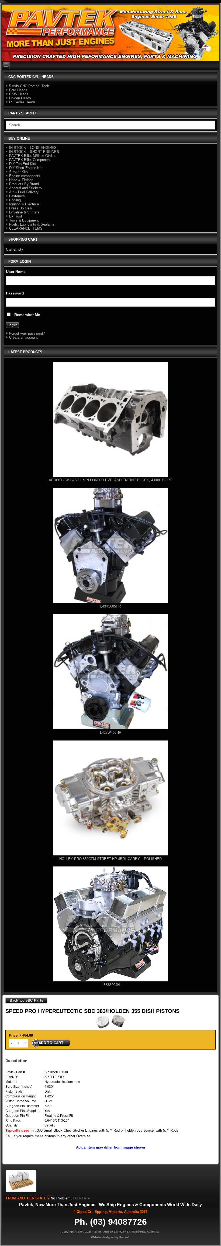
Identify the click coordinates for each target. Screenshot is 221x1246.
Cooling (15, 200)
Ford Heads (18, 90)
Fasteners (17, 196)
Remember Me (26, 315)
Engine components (24, 176)
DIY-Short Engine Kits (26, 168)
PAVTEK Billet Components (31, 160)
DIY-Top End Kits (22, 164)
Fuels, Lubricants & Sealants (31, 224)
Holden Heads (20, 98)
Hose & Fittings (21, 180)
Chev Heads (18, 94)
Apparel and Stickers (25, 188)
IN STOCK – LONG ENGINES (33, 148)
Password (15, 293)
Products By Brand (24, 184)
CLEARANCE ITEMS (26, 228)
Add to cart (51, 1043)
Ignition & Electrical (24, 204)
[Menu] (6, 65)
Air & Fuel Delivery (24, 192)
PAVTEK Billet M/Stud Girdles (32, 156)
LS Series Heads (22, 102)
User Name (16, 271)
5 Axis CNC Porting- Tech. (29, 86)
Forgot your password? (27, 333)
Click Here (81, 1198)
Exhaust (15, 216)
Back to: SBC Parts (26, 1000)
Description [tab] (16, 1060)
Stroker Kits (18, 172)
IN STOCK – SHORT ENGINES (34, 152)
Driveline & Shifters (24, 212)
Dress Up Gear (20, 208)
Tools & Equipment (24, 220)
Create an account (23, 337)
